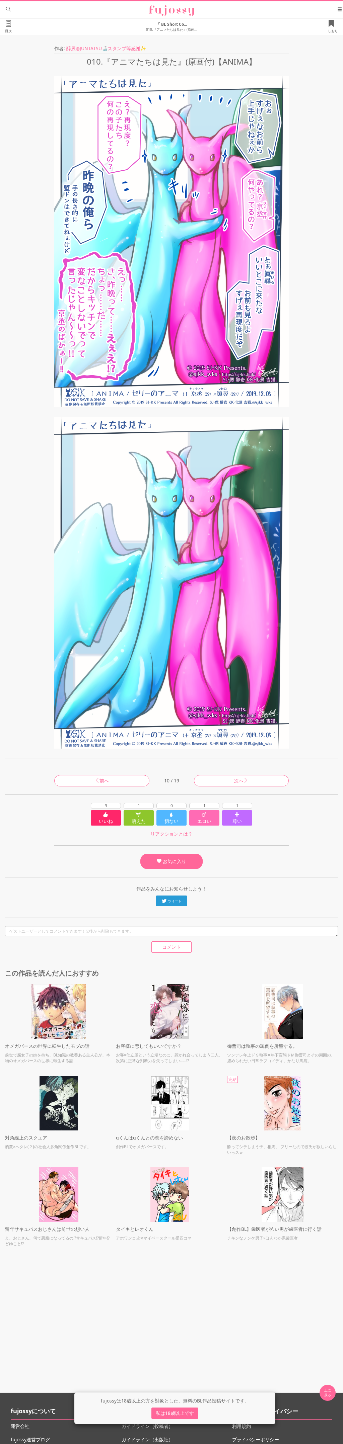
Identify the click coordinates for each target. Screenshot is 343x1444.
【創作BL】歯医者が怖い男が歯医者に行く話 (274, 1229)
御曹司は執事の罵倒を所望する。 (262, 1046)
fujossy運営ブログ (30, 1439)
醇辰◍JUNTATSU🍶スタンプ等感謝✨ (106, 48)
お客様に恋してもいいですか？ (149, 1046)
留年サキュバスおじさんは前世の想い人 (47, 1229)
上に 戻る (327, 1392)
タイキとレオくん (134, 1229)
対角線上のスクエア (26, 1137)
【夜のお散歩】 (243, 1137)
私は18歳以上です (175, 1413)
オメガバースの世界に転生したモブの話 (47, 1046)
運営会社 (20, 1426)
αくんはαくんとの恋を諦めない (149, 1137)
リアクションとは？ (171, 834)
